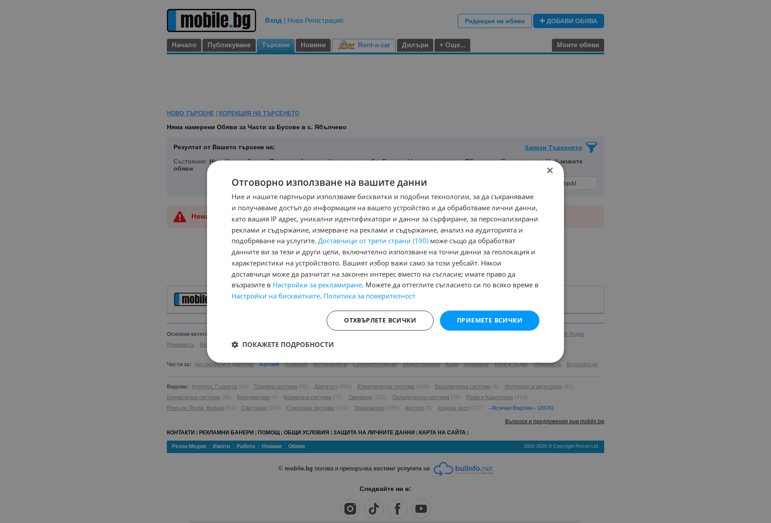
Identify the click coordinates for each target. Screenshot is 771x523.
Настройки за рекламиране (317, 285)
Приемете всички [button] (489, 320)
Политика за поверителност (369, 295)
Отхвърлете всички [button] (380, 320)
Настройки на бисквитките (276, 295)
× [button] (549, 171)
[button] (283, 344)
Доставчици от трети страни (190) (373, 241)
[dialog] (385, 261)
